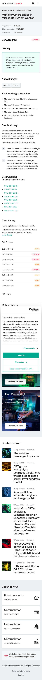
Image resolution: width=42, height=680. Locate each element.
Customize (19, 362)
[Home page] (12, 3)
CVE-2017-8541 (10, 189)
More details (7, 235)
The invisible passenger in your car (27, 455)
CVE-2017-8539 (10, 196)
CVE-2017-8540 (10, 186)
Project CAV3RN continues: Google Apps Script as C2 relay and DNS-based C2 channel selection (27, 550)
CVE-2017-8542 (10, 193)
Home (4, 10)
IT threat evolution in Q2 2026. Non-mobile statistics (26, 569)
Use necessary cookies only (21, 369)
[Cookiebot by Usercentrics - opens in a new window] (29, 309)
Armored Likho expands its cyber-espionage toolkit (25, 495)
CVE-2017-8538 (10, 200)
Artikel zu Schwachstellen (20, 10)
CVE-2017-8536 (10, 210)
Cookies (21, 675)
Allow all (21, 355)
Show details (29, 348)
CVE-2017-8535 (10, 203)
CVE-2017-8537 (10, 207)
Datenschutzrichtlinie (21, 671)
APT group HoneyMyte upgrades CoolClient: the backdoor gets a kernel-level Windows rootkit (27, 474)
